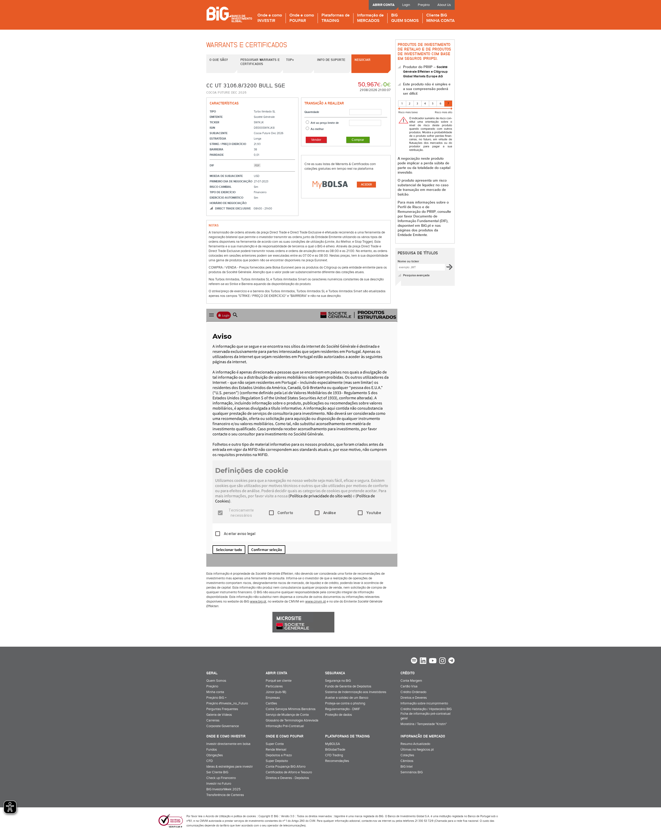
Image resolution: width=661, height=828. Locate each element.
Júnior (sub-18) (276, 692)
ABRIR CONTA (384, 5)
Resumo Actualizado (415, 744)
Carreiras (212, 720)
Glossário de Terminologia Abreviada (292, 720)
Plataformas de (335, 18)
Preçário (424, 5)
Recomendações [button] (337, 761)
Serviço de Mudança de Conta (287, 715)
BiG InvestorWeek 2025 (223, 789)
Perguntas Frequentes (222, 709)
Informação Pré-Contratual (285, 726)
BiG (405, 18)
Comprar (358, 140)
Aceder (366, 184)
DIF (212, 165)
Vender (316, 140)
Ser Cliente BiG (217, 772)
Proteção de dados (338, 715)
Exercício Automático (226, 197)
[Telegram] (451, 661)
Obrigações (214, 755)
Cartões (271, 703)
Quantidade (311, 112)
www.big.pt (258, 601)
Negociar (363, 60)
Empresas (273, 698)
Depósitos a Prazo (279, 755)
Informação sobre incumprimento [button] (424, 703)
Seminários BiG (411, 772)
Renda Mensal (276, 750)
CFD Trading (334, 755)
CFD (209, 761)
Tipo (213, 111)
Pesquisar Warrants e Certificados (260, 62)
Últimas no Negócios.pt (417, 750)
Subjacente (218, 133)
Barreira (216, 149)
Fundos (211, 750)
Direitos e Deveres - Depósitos (287, 778)
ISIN (212, 127)
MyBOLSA (332, 744)
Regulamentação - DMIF (342, 709)
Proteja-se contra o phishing (345, 703)
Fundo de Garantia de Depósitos (348, 686)
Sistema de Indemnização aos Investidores (355, 692)
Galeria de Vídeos (219, 715)
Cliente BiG (440, 18)
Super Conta (275, 744)
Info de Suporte (331, 60)
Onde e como (269, 18)
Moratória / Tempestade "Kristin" (423, 724)
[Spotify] (414, 661)
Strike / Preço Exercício (228, 144)
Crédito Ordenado (413, 692)
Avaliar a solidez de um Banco (346, 698)
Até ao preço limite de (325, 123)
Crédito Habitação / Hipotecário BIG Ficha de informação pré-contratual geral (426, 713)
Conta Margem (411, 681)
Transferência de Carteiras (225, 795)
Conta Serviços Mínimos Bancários (291, 709)
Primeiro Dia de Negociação (231, 181)
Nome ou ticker (408, 261)
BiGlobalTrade (335, 750)
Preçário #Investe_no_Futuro (227, 703)
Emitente (216, 117)
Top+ (290, 60)
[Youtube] (433, 661)
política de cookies (245, 816)
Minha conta (215, 692)
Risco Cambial (221, 187)
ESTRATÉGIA (218, 138)
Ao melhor (317, 129)
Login (406, 5)
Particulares (274, 686)
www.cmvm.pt (315, 601)
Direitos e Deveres (413, 698)
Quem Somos (216, 681)
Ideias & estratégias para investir (229, 767)
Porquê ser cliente (279, 681)
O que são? (218, 60)
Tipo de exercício (222, 192)
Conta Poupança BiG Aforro (285, 767)
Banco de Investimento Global (229, 14)
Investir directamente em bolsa (228, 744)
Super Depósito (277, 761)
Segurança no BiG (338, 681)
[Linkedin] (423, 661)
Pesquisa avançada (416, 275)
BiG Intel (406, 767)
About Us (444, 5)
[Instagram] (442, 661)
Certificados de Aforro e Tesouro (289, 772)
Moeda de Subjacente (226, 176)
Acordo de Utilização (218, 816)
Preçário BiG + (216, 698)
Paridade (217, 155)
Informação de (370, 18)
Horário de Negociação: (228, 203)
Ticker (214, 122)
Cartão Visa (409, 686)
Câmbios (406, 761)
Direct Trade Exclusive (233, 208)
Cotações (407, 755)
